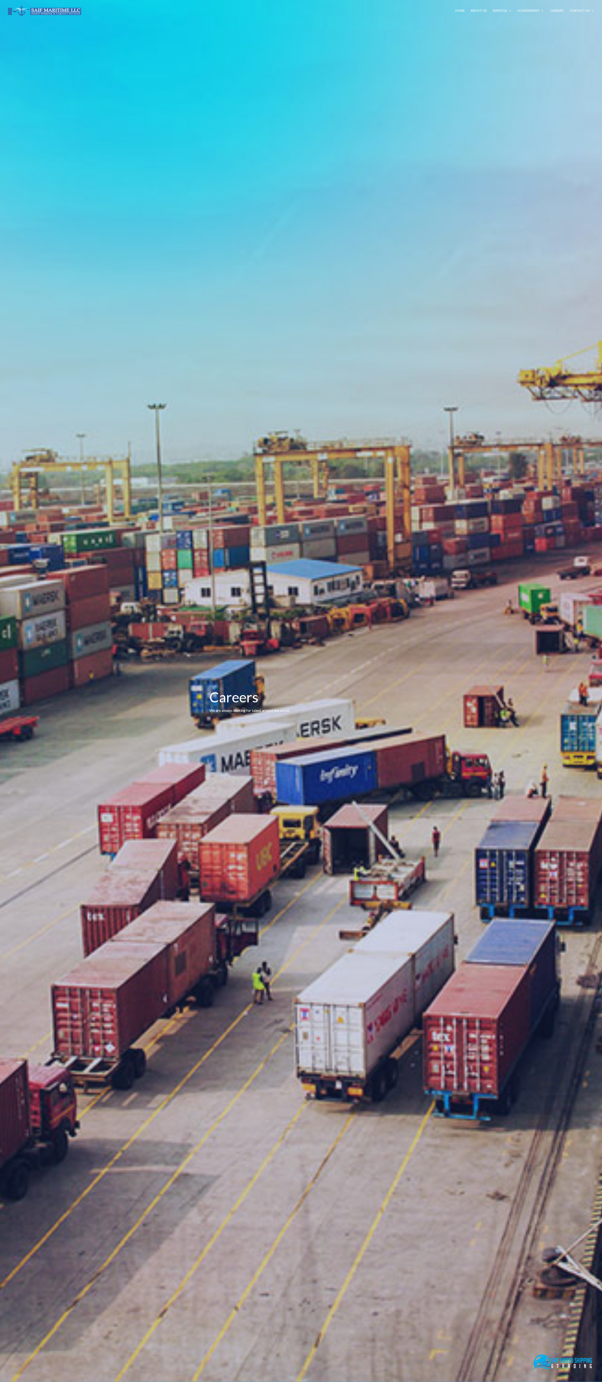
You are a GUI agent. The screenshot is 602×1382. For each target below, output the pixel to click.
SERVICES (500, 10)
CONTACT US (580, 10)
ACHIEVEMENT (528, 10)
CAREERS (557, 10)
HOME (460, 10)
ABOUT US (479, 10)
